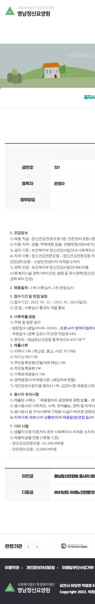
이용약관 (12, 568)
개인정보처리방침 (40, 568)
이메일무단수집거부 (78, 568)
